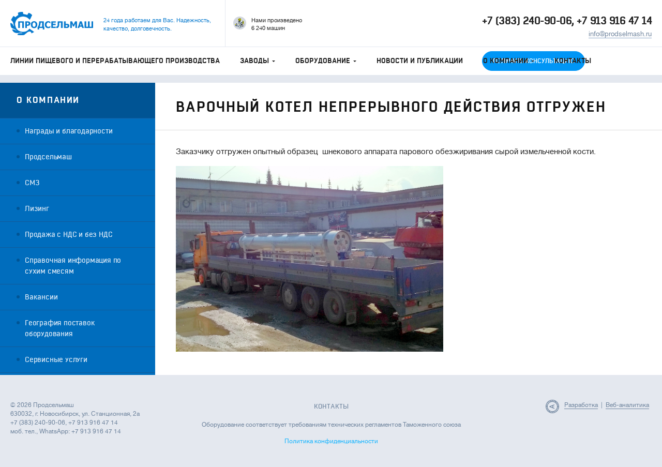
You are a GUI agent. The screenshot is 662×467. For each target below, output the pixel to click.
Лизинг (37, 209)
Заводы (254, 61)
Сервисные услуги (56, 360)
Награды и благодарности (68, 131)
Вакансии (41, 297)
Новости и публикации (420, 61)
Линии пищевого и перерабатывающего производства (115, 61)
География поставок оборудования (60, 328)
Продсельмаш (48, 157)
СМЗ (32, 183)
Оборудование (322, 61)
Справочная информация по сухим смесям (73, 265)
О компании (505, 61)
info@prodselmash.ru (620, 34)
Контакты (572, 61)
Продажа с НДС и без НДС (68, 234)
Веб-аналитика (627, 405)
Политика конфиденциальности (331, 441)
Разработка (581, 405)
